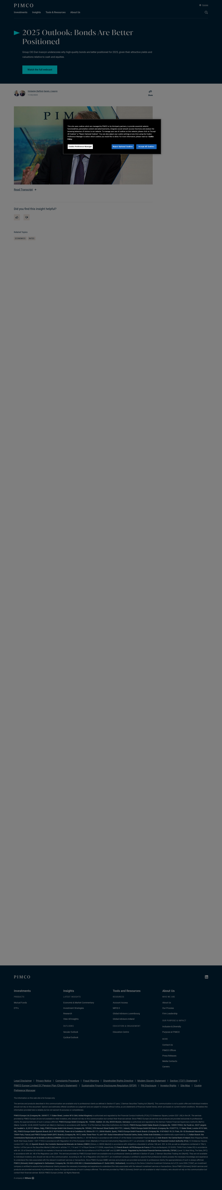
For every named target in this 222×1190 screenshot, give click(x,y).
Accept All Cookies (146, 146)
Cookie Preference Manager (80, 146)
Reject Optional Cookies (123, 146)
